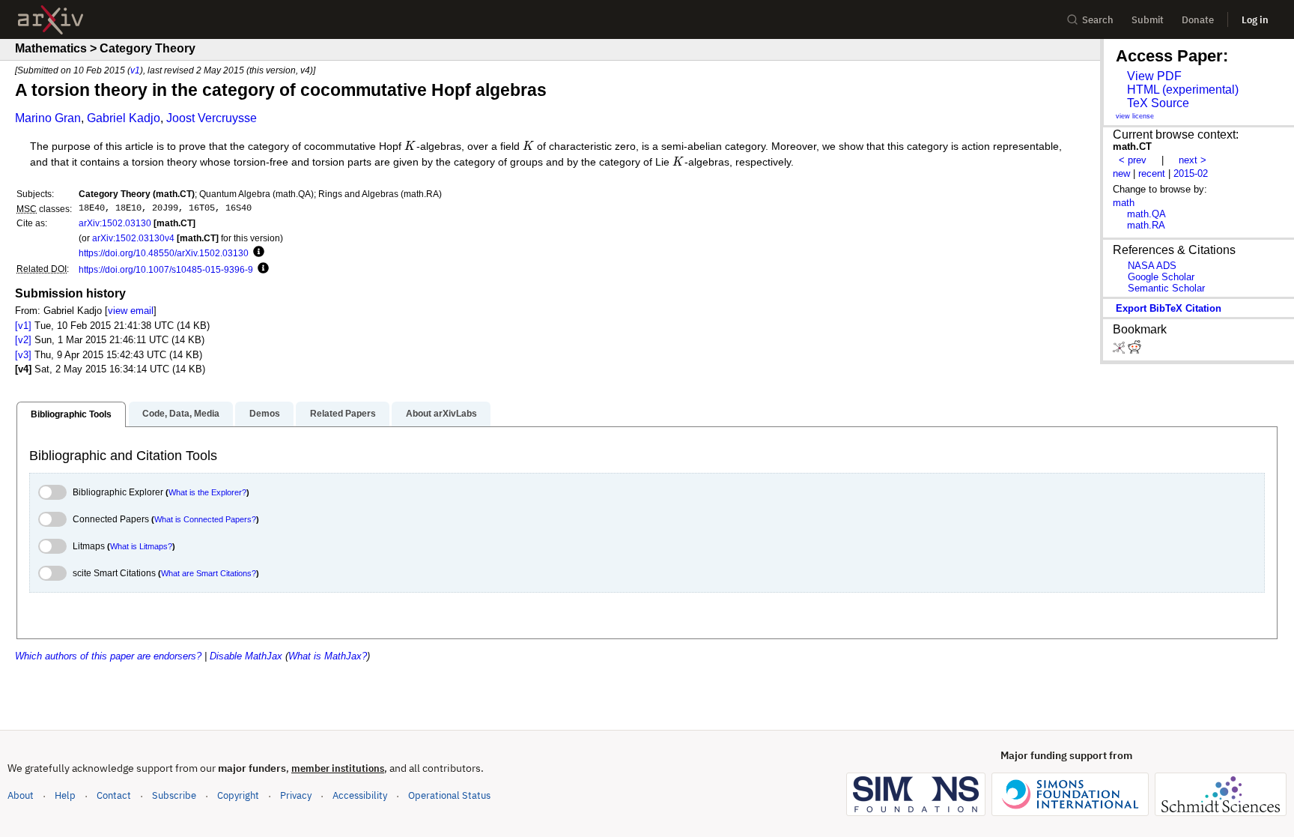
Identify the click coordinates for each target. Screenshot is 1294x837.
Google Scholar (1161, 276)
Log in (1255, 19)
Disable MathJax (246, 656)
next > (1192, 160)
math (1123, 202)
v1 (135, 70)
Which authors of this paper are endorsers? (108, 656)
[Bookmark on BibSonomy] (1120, 350)
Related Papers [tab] (343, 413)
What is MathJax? (327, 656)
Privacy (296, 795)
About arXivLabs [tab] (441, 413)
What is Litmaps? (141, 546)
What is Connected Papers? (205, 519)
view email (131, 310)
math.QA (1146, 214)
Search (1098, 19)
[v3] (23, 354)
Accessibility (359, 795)
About (20, 795)
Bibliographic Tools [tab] (71, 414)
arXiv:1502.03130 (115, 223)
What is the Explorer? (207, 492)
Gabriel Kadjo (123, 118)
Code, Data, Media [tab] (180, 413)
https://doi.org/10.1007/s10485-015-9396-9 (166, 269)
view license (1135, 116)
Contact (114, 795)
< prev (1132, 160)
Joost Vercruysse (211, 118)
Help (65, 795)
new (1121, 173)
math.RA (1146, 225)
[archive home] (50, 19)
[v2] (23, 339)
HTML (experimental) (1183, 89)
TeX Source (1158, 103)
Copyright (238, 795)
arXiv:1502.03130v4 (133, 238)
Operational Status (449, 795)
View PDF (1154, 76)
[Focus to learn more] (256, 252)
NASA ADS (1152, 265)
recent (1151, 173)
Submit (1148, 19)
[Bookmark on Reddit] (1134, 350)
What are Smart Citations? (208, 573)
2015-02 (1190, 173)
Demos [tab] (264, 413)
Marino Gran (48, 118)
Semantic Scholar (1166, 288)
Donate (1198, 19)
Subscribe (174, 795)
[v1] (23, 325)
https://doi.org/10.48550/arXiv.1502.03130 (164, 253)
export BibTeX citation (1168, 308)
